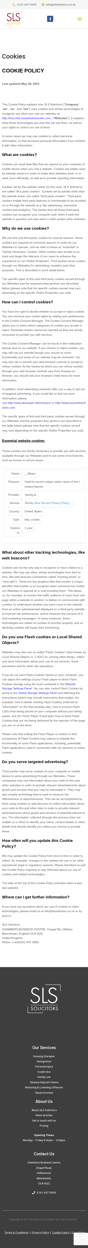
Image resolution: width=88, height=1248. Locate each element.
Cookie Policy (60, 1232)
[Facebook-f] (50, 19)
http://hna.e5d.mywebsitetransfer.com (26, 118)
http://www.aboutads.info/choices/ (29, 402)
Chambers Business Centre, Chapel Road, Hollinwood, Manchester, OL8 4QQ (44, 1173)
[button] (79, 19)
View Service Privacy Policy (51, 503)
